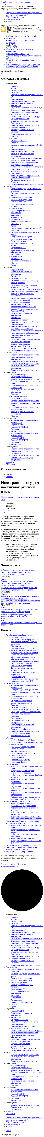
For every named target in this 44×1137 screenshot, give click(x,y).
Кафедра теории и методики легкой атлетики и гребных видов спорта (25, 798)
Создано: (9, 504)
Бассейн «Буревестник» (21, 751)
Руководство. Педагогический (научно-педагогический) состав (24, 651)
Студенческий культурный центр (24, 280)
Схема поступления (19, 202)
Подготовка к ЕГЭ (18, 208)
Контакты (10, 21)
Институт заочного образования (24, 112)
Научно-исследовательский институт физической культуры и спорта (26, 109)
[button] (22, 9)
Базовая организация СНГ (17, 15)
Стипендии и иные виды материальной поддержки (21, 665)
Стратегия (15, 92)
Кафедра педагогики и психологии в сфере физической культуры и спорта (26, 818)
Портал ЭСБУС (17, 270)
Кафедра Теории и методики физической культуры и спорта (23, 804)
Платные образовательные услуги (25, 661)
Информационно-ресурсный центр (25, 125)
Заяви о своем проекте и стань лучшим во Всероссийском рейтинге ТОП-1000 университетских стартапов (18, 583)
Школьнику (16, 224)
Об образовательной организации (20, 635)
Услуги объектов (13, 19)
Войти (8, 1131)
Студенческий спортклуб (21, 701)
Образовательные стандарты (23, 648)
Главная (9, 474)
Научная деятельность (20, 119)
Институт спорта (18, 99)
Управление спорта (19, 374)
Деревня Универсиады (20, 760)
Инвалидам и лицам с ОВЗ (22, 681)
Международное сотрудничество (24, 121)
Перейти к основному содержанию (15, 2)
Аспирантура (16, 219)
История (14, 86)
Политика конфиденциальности (13, 865)
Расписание (16, 276)
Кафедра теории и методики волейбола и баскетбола (22, 772)
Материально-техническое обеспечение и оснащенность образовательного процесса (23, 657)
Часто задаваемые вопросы (22, 204)
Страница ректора (18, 90)
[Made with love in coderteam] (22, 911)
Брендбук (10, 462)
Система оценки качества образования (27, 134)
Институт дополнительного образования (23, 845)
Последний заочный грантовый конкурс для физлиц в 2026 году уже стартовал (19, 610)
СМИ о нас (10, 464)
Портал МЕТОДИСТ (19, 427)
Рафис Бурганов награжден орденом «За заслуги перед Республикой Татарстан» (21, 597)
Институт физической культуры (24, 101)
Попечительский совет (20, 729)
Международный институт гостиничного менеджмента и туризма (27, 115)
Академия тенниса (18, 744)
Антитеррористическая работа (23, 307)
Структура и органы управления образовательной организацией (24, 640)
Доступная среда (18, 677)
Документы (15, 644)
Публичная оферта (8, 864)
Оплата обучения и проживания (24, 309)
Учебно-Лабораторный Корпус (24, 740)
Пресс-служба (16, 123)
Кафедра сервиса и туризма (22, 838)
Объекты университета (20, 127)
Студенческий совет (19, 278)
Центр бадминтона (19, 755)
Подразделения (12, 683)
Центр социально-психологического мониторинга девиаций (26, 299)
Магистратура (16, 217)
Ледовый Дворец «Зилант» (22, 749)
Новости (9, 477)
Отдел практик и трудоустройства (25, 355)
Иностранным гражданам (21, 221)
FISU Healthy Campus (15, 17)
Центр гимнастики (19, 758)
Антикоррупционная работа (22, 130)
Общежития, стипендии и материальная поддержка (21, 198)
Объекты (14, 394)
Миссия (14, 88)
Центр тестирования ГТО (21, 377)
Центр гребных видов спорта (23, 753)
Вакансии (15, 132)
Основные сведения (19, 637)
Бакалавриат (16, 215)
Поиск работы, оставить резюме (24, 361)
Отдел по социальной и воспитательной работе (20, 303)
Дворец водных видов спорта (23, 747)
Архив (13, 226)
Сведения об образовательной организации (24, 13)
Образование (16, 646)
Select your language (9, 71)
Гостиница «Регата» (19, 762)
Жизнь (8, 510)
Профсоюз (15, 429)
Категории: (10, 508)
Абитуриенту (11, 186)
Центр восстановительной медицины (26, 742)
